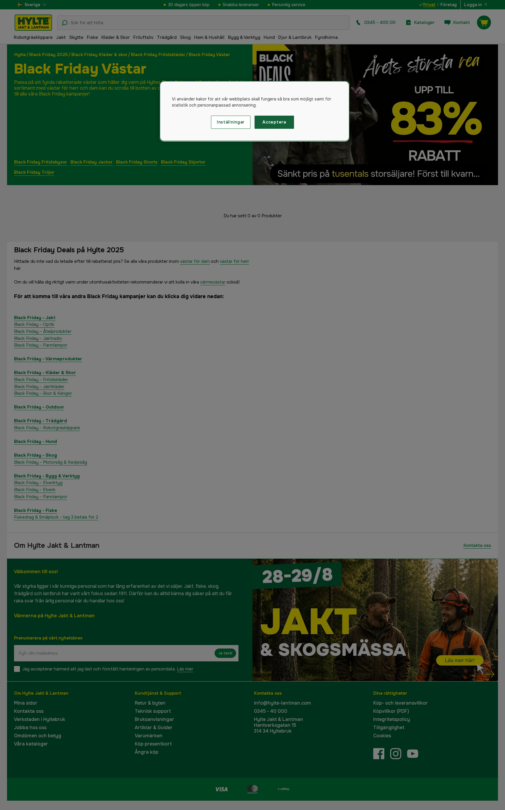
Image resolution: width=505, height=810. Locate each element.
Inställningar (231, 122)
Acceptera (274, 122)
